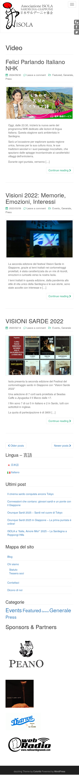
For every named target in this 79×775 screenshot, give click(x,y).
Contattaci (13, 582)
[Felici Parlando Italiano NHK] (39, 103)
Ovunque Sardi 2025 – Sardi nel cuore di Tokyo (34, 512)
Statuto (13, 569)
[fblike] (76, 21)
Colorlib (37, 771)
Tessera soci (16, 573)
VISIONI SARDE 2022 (34, 321)
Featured (57, 75)
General (45, 611)
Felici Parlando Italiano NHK (35, 64)
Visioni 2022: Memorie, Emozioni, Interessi (36, 198)
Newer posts (61, 445)
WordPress (59, 771)
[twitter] (76, 32)
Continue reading (59, 170)
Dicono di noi (14, 590)
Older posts (17, 445)
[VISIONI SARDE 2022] (39, 355)
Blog (9, 556)
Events (56, 208)
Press (9, 78)
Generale (68, 75)
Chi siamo (13, 564)
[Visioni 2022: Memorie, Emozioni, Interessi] (39, 238)
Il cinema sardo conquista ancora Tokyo (30, 494)
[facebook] (76, 26)
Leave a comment (36, 75)
